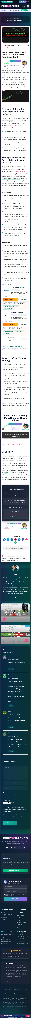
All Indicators (5, 917)
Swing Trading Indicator (14, 560)
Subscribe (15, 899)
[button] (15, 435)
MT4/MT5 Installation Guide (22, 935)
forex (17, 556)
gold (18, 927)
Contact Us (20, 939)
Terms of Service (17, 989)
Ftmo (18, 917)
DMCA (25, 989)
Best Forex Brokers (7, 935)
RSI (5, 472)
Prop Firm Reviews (6, 937)
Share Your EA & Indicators (6, 942)
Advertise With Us (22, 943)
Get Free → (23, 1)
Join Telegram (8, 1)
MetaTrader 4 (6, 73)
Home (6, 18)
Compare (17, 344)
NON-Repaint (11, 558)
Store (3, 919)
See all (9, 344)
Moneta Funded (17, 313)
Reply (11, 669)
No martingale (21, 922)
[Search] (24, 6)
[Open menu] (28, 6)
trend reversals (14, 125)
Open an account (14, 870)
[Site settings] (28, 2)
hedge (19, 920)
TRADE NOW (28, 1016)
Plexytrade (15, 287)
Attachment (6, 800)
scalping (18, 558)
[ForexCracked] (10, 6)
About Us (4, 922)
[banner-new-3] (15, 63)
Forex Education (6, 939)
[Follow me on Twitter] (15, 597)
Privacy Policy (8, 895)
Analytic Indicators (9, 556)
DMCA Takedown (22, 941)
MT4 (20, 556)
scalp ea (19, 924)
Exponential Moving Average (10, 178)
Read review (23, 299)
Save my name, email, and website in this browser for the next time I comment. (14, 795)
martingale (20, 915)
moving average (10, 137)
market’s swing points (18, 171)
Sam (15, 574)
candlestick (7, 217)
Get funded (9, 324)
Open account (9, 299)
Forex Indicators (14, 18)
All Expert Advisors (6, 915)
